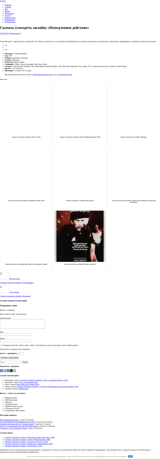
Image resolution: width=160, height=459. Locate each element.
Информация (10, 20)
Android (8, 7)
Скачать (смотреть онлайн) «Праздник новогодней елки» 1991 (30, 437)
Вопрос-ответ (10, 18)
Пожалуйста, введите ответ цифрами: (15, 349)
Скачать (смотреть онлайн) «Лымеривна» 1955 (23, 446)
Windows (8, 5)
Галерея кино (10, 22)
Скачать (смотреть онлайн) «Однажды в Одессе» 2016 (26, 442)
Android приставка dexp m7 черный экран (16, 424)
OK (130, 456)
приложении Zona (65, 75)
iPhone (7, 11)
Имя (1, 332)
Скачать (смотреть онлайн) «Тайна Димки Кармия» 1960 (27, 440)
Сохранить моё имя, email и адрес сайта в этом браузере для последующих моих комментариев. (40, 345)
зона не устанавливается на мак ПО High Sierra (19, 426)
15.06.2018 (4, 33)
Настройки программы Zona (28, 384)
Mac (6, 9)
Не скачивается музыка (9, 420)
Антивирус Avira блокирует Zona (13, 428)
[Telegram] (14, 370)
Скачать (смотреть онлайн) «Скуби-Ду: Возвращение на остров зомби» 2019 (47, 387)
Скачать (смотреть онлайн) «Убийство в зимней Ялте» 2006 (28, 444)
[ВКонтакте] (1, 370)
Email (2, 339)
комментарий (5, 318)
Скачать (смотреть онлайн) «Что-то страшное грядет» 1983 (44, 380)
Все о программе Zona (29, 382)
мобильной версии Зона (42, 75)
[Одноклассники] (4, 370)
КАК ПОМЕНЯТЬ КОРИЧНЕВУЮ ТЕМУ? (17, 422)
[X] (11, 370)
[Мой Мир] (8, 370)
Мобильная (9, 13)
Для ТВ (8, 16)
